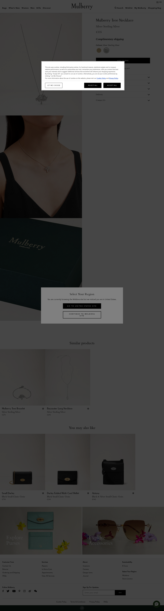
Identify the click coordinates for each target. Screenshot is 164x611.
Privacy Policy (113, 78)
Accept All (112, 85)
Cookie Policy (101, 78)
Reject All (93, 85)
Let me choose (53, 85)
